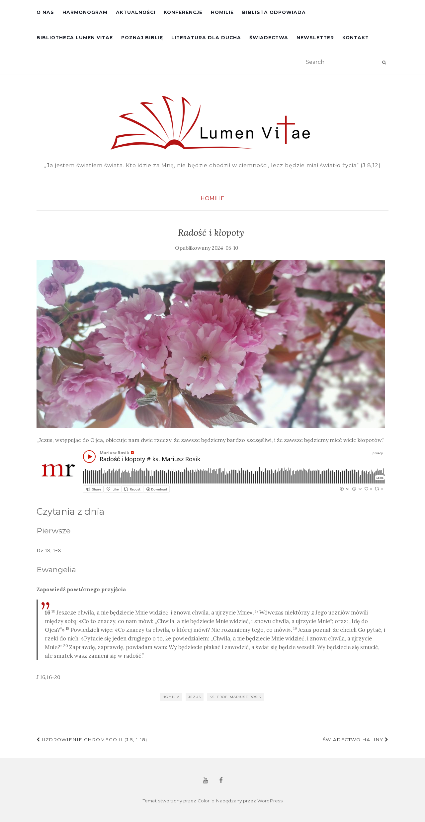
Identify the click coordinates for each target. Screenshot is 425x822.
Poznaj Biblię (142, 37)
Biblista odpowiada (274, 12)
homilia (171, 697)
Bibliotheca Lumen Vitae (75, 37)
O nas (45, 12)
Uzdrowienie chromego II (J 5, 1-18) (93, 739)
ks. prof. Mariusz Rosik (235, 697)
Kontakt (355, 37)
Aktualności (135, 12)
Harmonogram (85, 12)
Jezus (194, 697)
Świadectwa (268, 37)
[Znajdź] (384, 63)
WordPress (270, 800)
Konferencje (183, 12)
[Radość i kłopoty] (211, 344)
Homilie (222, 12)
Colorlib (206, 800)
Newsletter (315, 37)
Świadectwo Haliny (354, 739)
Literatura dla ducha (206, 37)
